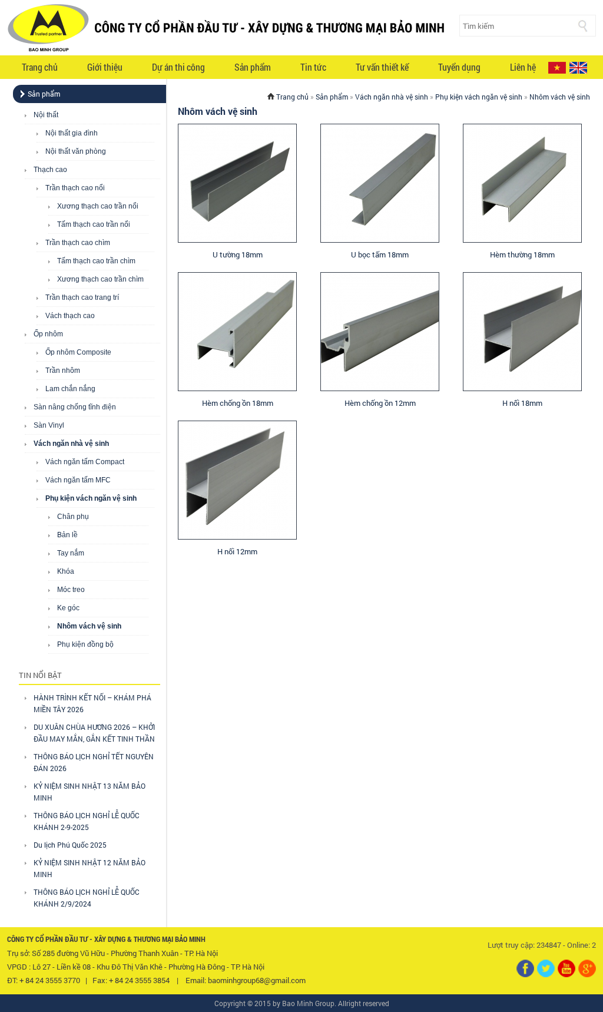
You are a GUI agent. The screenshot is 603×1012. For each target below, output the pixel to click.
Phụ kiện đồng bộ (85, 644)
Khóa (65, 571)
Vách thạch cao (70, 316)
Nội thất (46, 115)
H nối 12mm (237, 551)
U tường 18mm (238, 254)
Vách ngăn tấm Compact (84, 462)
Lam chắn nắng (70, 389)
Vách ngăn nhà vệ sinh (71, 443)
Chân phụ (73, 516)
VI (557, 68)
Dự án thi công (178, 67)
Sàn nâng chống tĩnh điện (75, 407)
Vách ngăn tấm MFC (78, 480)
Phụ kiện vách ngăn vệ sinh (91, 498)
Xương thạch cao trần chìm (100, 279)
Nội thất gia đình (71, 133)
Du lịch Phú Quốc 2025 (70, 844)
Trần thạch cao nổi (75, 188)
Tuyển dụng (459, 67)
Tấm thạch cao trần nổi (93, 224)
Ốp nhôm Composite (78, 352)
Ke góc (68, 608)
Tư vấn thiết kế (382, 67)
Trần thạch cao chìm (77, 243)
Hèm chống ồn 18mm (237, 403)
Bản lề (67, 535)
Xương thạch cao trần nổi (97, 206)
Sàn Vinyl (49, 425)
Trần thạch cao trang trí (82, 297)
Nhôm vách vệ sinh (89, 626)
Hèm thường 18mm (522, 254)
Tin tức (313, 67)
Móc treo (71, 590)
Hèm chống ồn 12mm (380, 403)
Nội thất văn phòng (75, 151)
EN (578, 68)
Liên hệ (523, 67)
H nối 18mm (522, 403)
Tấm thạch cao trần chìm (96, 261)
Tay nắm (70, 553)
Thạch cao (50, 170)
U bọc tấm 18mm (380, 254)
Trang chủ (40, 67)
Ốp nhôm (48, 334)
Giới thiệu (104, 67)
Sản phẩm (252, 67)
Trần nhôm (62, 370)
